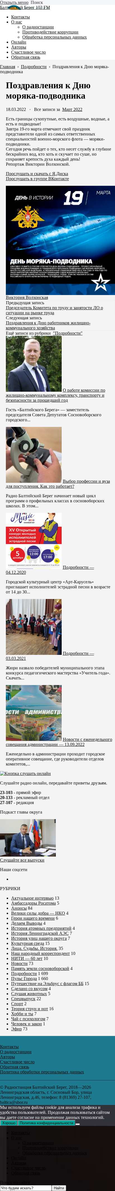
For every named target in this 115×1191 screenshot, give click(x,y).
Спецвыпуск (23, 998)
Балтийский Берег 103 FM (25, 7)
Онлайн (18, 1158)
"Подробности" (68, 333)
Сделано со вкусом (29, 988)
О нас (16, 1137)
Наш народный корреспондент (40, 953)
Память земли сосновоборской (40, 968)
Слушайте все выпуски (22, 860)
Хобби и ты (22, 1013)
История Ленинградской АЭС (40, 933)
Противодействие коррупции (50, 1147)
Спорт (17, 1003)
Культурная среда (27, 943)
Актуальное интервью (32, 898)
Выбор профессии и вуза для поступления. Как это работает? (58, 484)
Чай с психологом (28, 1018)
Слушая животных (29, 993)
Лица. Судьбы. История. (34, 948)
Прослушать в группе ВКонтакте (37, 178)
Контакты (20, 1132)
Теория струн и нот (29, 1008)
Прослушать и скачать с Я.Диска (37, 173)
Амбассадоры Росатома (33, 903)
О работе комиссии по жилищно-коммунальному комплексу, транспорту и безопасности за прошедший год (55, 395)
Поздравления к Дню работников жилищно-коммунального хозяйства (48, 325)
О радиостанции (38, 1142)
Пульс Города (24, 978)
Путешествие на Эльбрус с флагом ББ (47, 983)
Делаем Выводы (26, 923)
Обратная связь (25, 1173)
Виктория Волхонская (27, 297)
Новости (19, 963)
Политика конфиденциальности (46, 1123)
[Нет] (77, 1124)
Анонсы (19, 908)
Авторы (18, 1163)
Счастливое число (28, 1168)
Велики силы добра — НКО (38, 913)
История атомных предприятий (41, 928)
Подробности (24, 973)
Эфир (16, 1028)
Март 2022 (72, 109)
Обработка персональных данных (54, 1152)
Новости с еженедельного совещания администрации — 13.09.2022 (59, 742)
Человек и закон (26, 1023)
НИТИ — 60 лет (26, 958)
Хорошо (8, 1123)
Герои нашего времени (33, 918)
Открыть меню (14, 2)
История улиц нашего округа (39, 938)
